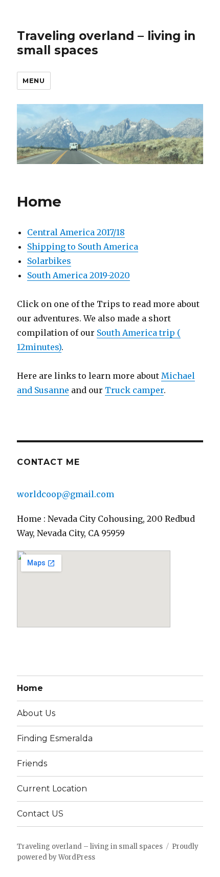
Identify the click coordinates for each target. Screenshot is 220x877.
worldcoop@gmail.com (65, 494)
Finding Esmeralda (55, 738)
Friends (32, 763)
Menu (34, 80)
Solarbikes (49, 261)
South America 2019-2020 (78, 275)
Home (30, 688)
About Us (36, 713)
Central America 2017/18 (76, 232)
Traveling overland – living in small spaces (90, 846)
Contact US (40, 814)
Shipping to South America (82, 246)
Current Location (52, 788)
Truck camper (134, 390)
